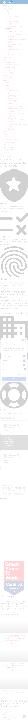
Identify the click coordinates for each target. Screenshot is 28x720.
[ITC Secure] (14, 360)
